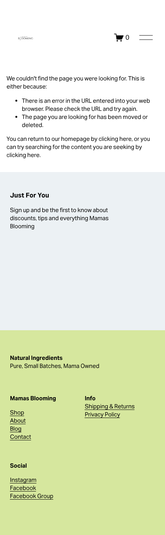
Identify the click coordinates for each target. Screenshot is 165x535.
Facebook (23, 488)
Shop (17, 412)
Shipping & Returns (110, 406)
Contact (20, 436)
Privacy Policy (102, 414)
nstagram (24, 479)
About (18, 420)
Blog (15, 428)
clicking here (115, 138)
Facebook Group (31, 496)
